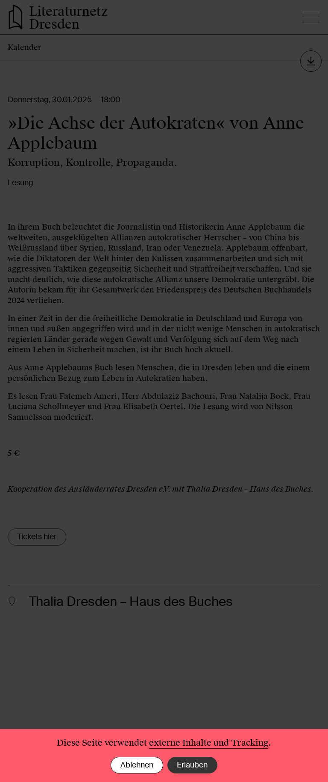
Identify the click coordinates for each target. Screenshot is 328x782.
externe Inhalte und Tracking (208, 742)
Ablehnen (136, 765)
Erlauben (192, 765)
